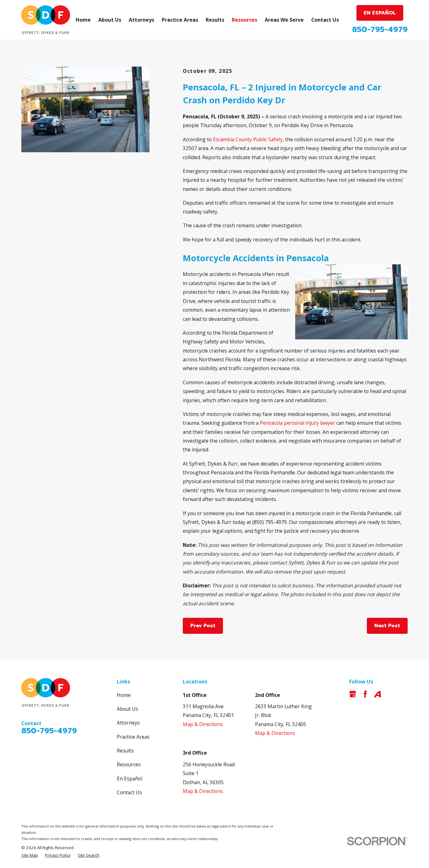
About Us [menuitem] (109, 19)
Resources (129, 764)
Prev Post (202, 625)
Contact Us (129, 792)
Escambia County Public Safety (248, 139)
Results (125, 750)
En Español (129, 778)
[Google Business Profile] (352, 694)
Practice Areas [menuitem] (180, 19)
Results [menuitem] (215, 19)
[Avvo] (377, 694)
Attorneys (128, 722)
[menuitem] (29, 855)
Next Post (387, 625)
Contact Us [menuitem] (325, 19)
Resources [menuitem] (244, 19)
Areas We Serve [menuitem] (284, 19)
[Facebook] (365, 694)
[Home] (45, 20)
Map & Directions (203, 724)
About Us (127, 708)
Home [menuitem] (83, 19)
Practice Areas (133, 736)
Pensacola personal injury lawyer (297, 422)
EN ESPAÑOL (380, 13)
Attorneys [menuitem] (141, 19)
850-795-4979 (380, 29)
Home (124, 695)
